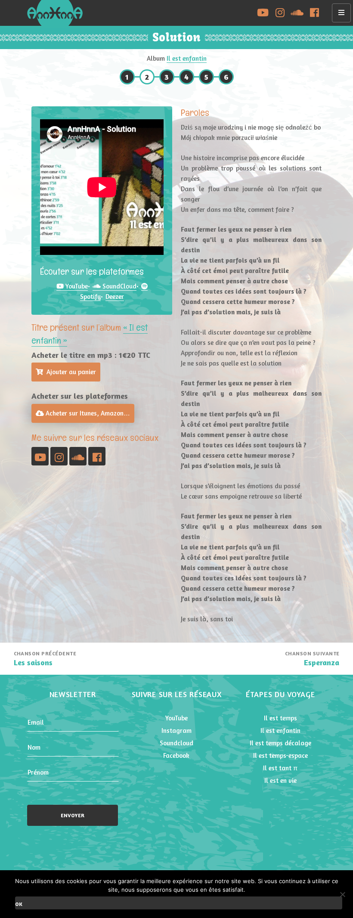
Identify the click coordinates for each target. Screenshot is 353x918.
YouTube (76, 286)
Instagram (176, 730)
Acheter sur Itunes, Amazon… (87, 413)
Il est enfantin (187, 58)
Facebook (176, 755)
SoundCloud (118, 286)
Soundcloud (176, 743)
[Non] (342, 894)
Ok (18, 904)
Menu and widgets (341, 21)
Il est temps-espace (280, 755)
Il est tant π (280, 768)
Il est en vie (280, 780)
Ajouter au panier (71, 372)
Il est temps (280, 718)
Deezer (114, 296)
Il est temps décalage (280, 743)
